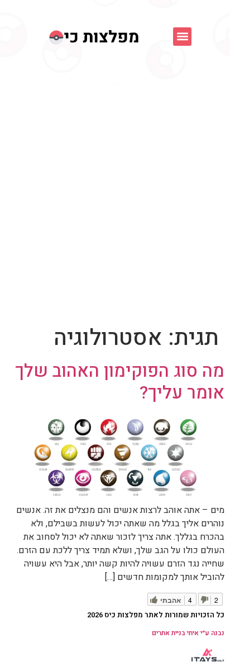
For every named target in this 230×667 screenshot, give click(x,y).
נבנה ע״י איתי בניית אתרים (188, 633)
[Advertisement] (115, 204)
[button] (182, 36)
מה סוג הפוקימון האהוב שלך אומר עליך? (119, 381)
